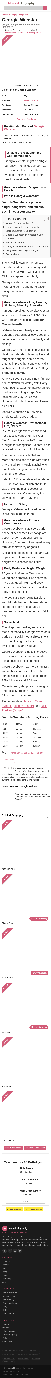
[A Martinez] (25, 1060)
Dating (4, 1272)
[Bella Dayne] (11, 1171)
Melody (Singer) (24, 705)
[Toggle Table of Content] (45, 219)
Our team (5, 1328)
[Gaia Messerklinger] (11, 1193)
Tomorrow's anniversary (10, 1296)
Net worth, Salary (15, 242)
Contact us (6, 1338)
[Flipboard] (20, 1251)
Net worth (5, 1265)
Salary (4, 1307)
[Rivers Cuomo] (25, 897)
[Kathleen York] (25, 843)
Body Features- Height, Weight (22, 250)
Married (21, 3)
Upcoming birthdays (9, 1303)
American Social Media (22, 753)
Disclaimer (24, 1375)
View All (25, 1201)
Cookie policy (7, 1341)
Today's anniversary (9, 1293)
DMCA (17, 1375)
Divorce (5, 1275)
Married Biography (9, 15)
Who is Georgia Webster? (19, 223)
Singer (39, 753)
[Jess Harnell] (25, 951)
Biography (23, 15)
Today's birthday (8, 1300)
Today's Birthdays (14, 1209)
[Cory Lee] (25, 1006)
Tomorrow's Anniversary (35, 1148)
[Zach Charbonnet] (11, 1182)
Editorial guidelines (9, 1331)
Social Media (12, 254)
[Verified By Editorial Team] (41, 19)
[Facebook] (4, 1251)
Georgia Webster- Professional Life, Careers (24, 236)
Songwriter (8, 760)
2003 (36, 100)
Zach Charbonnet (29, 1179)
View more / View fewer (26, 119)
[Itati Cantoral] (25, 1115)
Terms (11, 1375)
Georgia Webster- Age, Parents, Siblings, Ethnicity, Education (22, 229)
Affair (4, 1282)
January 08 (28, 100)
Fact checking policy (9, 1335)
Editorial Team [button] (10, 33)
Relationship (6, 1279)
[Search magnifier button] (45, 8)
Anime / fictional (8, 1313)
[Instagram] (15, 1251)
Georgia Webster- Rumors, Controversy (27, 246)
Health (4, 1310)
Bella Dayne (26, 1168)
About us (5, 1324)
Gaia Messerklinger (30, 1191)
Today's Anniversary (13, 1148)
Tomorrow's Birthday (34, 1209)
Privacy (4, 1375)
